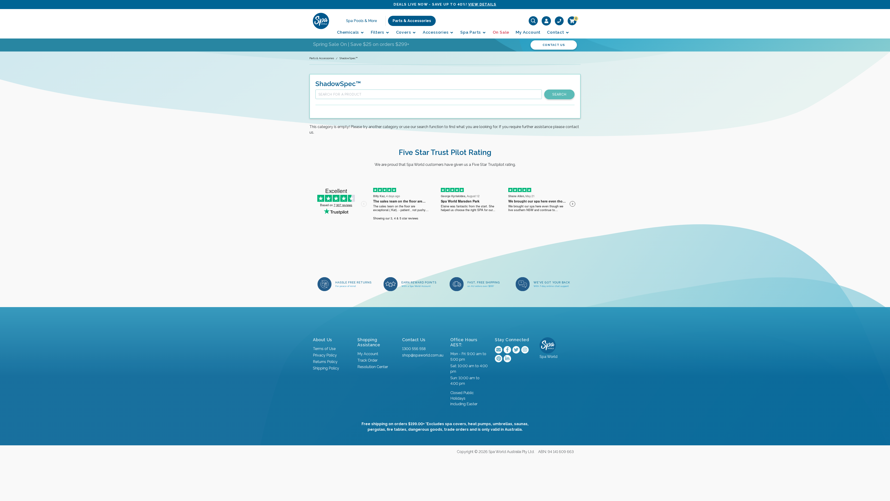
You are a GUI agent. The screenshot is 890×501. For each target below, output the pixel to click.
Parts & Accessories (412, 21)
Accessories (436, 32)
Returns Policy (325, 362)
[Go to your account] (546, 21)
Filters (378, 32)
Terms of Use (324, 349)
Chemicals (348, 32)
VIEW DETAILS (482, 4)
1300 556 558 (414, 349)
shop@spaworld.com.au (422, 355)
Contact (556, 32)
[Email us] (498, 349)
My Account (528, 32)
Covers (404, 32)
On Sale (501, 32)
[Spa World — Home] (321, 21)
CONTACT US (554, 45)
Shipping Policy (326, 368)
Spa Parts (471, 32)
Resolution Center (372, 367)
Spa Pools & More (361, 21)
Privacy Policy (325, 355)
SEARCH (559, 94)
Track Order (367, 360)
